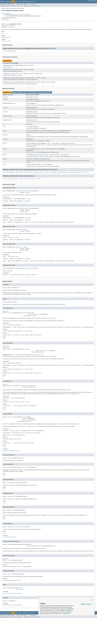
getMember (53, 172)
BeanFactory (64, 143)
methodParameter (11, 51)
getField (47, 172)
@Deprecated (6, 346)
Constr (15, 6)
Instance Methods (18, 92)
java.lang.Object (6, 13)
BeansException (32, 315)
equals (28, 97)
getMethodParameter (63, 172)
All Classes (32, 4)
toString (86, 172)
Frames (18, 4)
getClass (15, 178)
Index (30, 1)
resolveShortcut (30, 158)
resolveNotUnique (31, 148)
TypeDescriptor (7, 120)
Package (8, 1)
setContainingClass (31, 164)
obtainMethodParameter (76, 172)
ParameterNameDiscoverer (49, 130)
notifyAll (27, 178)
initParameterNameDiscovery (34, 130)
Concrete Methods (30, 92)
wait (32, 178)
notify (21, 178)
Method (20, 6)
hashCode (28, 124)
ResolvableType (7, 116)
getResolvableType (31, 116)
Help (34, 1)
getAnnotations (29, 172)
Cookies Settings (86, 604)
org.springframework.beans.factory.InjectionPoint (17, 14)
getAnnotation (20, 172)
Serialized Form (6, 41)
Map (46, 148)
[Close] (92, 600)
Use (17, 1)
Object (32, 97)
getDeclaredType (39, 172)
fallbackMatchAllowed (32, 99)
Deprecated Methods (44, 92)
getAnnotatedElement (8, 172)
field (4, 51)
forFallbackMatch (31, 103)
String (5, 107)
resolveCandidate (31, 143)
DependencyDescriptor (9, 65)
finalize (9, 178)
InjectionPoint (10, 25)
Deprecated (25, 1)
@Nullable (5, 311)
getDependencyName (31, 107)
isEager (28, 134)
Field (11, 6)
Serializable (5, 19)
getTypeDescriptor (31, 120)
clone (4, 178)
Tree (20, 1)
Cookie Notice (66, 613)
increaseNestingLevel (32, 126)
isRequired (29, 139)
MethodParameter (20, 77)
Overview (2, 1)
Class (4, 111)
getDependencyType (31, 111)
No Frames (24, 4)
